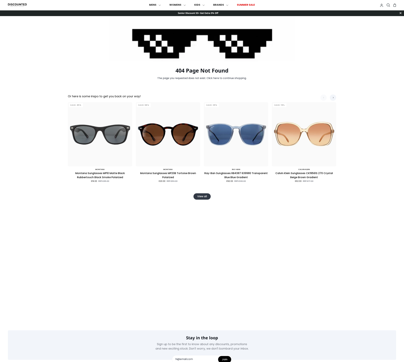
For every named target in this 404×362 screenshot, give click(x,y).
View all (202, 196)
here (216, 78)
